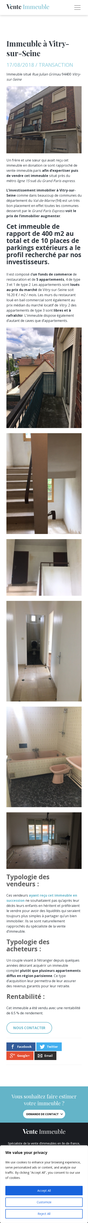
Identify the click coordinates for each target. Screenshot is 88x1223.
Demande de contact (42, 1114)
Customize (44, 1202)
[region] (44, 1184)
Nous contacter (29, 1027)
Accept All (44, 1190)
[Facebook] (20, 1049)
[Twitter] (49, 1049)
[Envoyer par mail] (45, 1058)
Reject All (44, 1214)
